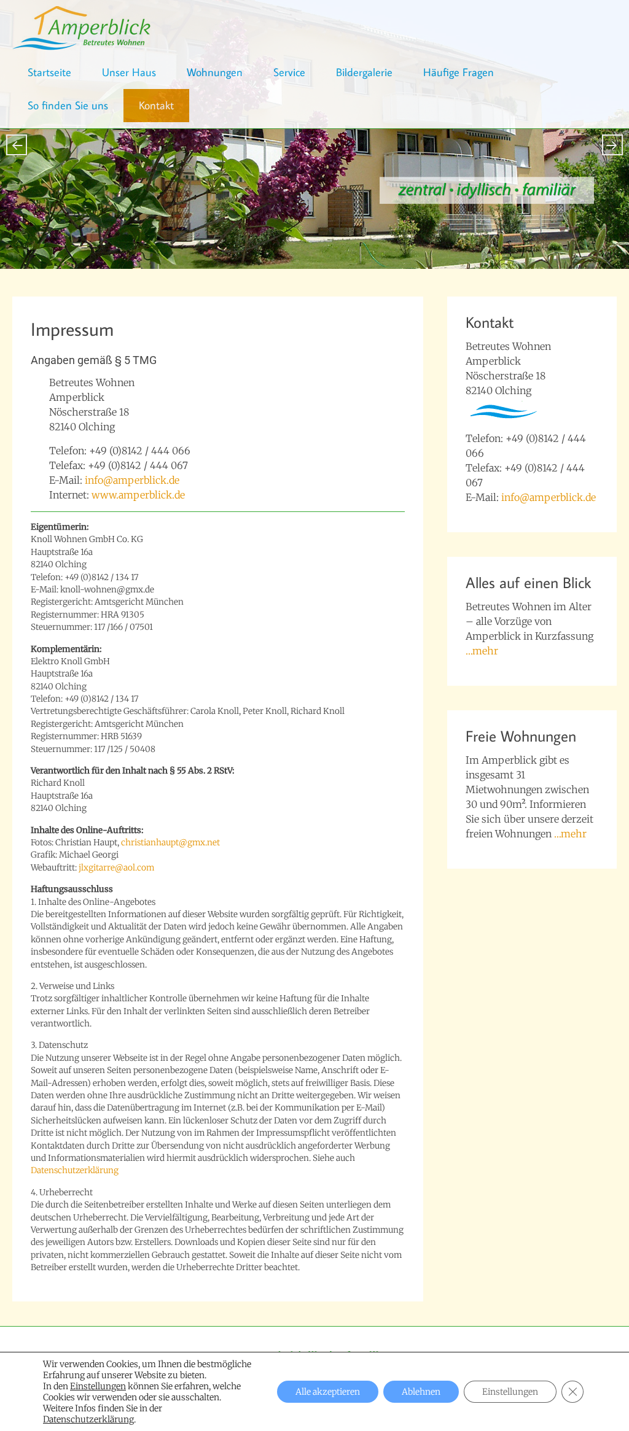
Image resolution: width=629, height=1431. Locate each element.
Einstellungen (98, 1386)
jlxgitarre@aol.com (116, 868)
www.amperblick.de (138, 495)
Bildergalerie (364, 72)
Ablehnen (421, 1391)
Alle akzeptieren (327, 1391)
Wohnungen (215, 72)
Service (289, 72)
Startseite (49, 72)
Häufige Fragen (458, 72)
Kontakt (156, 105)
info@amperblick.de (132, 480)
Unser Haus (129, 72)
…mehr (482, 651)
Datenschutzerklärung (75, 1170)
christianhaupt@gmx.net (170, 842)
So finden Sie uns (68, 105)
